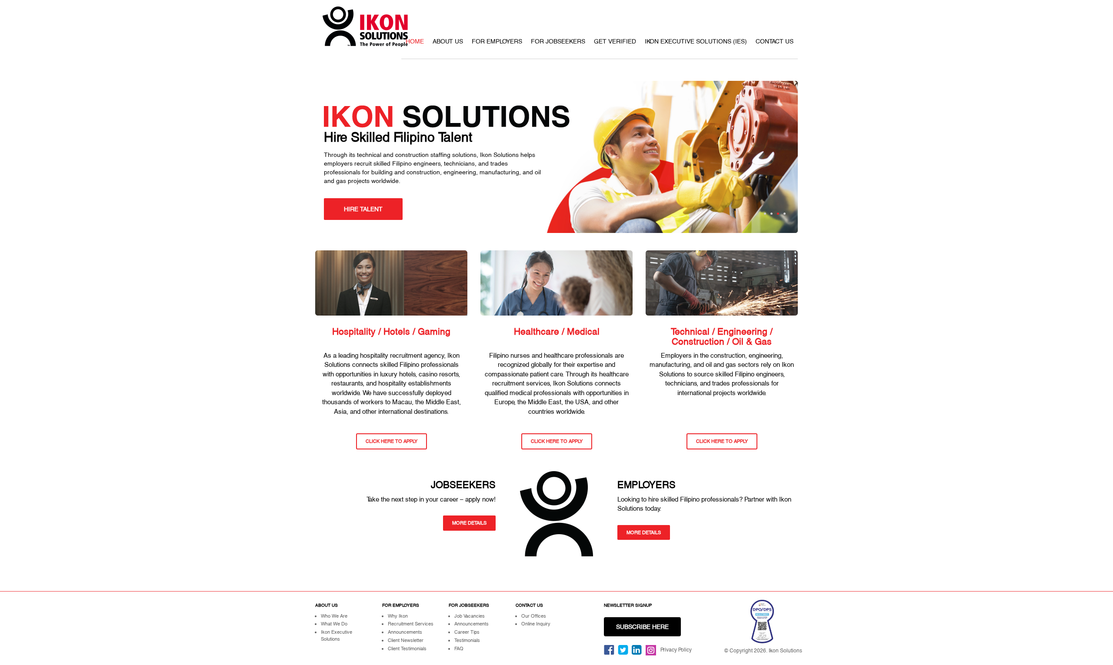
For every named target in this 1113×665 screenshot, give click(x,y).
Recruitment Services (410, 624)
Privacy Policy (676, 649)
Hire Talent (363, 209)
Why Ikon (398, 616)
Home (415, 41)
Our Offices (533, 616)
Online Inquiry (535, 624)
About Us (448, 41)
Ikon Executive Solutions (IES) (696, 41)
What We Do (334, 624)
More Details (469, 523)
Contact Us (774, 41)
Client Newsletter (405, 640)
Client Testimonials (407, 648)
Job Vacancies (469, 616)
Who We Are (334, 616)
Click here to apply (391, 441)
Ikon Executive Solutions (336, 635)
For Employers (497, 41)
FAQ (458, 648)
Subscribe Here (642, 627)
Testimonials (467, 640)
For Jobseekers (558, 41)
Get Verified (615, 41)
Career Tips (467, 632)
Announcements (405, 632)
